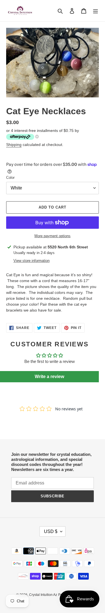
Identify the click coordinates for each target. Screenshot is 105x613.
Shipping (14, 144)
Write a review (49, 376)
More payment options (52, 236)
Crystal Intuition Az (43, 595)
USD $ (50, 531)
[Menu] (95, 11)
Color (10, 177)
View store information (31, 261)
